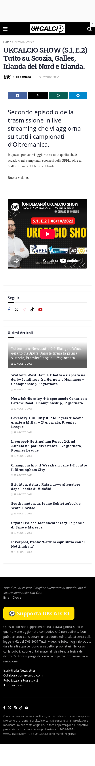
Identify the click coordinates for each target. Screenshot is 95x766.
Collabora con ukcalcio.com (23, 675)
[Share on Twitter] (38, 95)
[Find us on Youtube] (40, 309)
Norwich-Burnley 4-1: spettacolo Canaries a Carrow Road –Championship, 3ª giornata (49, 400)
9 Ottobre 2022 (49, 77)
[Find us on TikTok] (20, 708)
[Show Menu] (5, 28)
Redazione (24, 77)
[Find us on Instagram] (24, 309)
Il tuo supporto (14, 685)
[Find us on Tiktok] (32, 309)
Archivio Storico (24, 42)
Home (7, 42)
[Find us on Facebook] (9, 309)
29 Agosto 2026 (22, 363)
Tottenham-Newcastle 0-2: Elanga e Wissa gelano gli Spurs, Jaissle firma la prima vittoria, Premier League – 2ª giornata (47, 353)
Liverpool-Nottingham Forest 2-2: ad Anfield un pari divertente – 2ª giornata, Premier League (46, 445)
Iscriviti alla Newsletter (19, 670)
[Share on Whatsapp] (58, 95)
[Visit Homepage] (47, 28)
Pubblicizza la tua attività (20, 680)
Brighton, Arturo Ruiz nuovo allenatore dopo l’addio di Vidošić (45, 486)
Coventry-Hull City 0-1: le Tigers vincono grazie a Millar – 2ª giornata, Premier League (47, 422)
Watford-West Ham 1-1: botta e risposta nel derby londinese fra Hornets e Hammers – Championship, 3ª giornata (49, 379)
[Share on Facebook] (17, 95)
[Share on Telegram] (78, 95)
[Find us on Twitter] (16, 309)
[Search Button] (89, 28)
